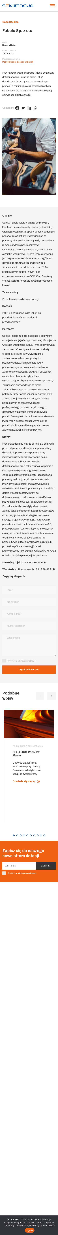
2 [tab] (17, 835)
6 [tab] (31, 835)
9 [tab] (41, 835)
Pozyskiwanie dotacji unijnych (17, 62)
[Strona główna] (17, 5)
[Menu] (52, 5)
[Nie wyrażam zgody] (54, 1225)
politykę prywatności (26, 661)
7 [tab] (34, 835)
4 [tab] (24, 835)
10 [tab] (44, 835)
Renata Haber (9, 45)
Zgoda (30, 1230)
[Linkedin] (29, 108)
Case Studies (10, 22)
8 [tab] (38, 835)
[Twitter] (23, 108)
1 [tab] (14, 835)
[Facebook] (17, 108)
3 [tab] (20, 835)
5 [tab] (27, 835)
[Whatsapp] (35, 108)
